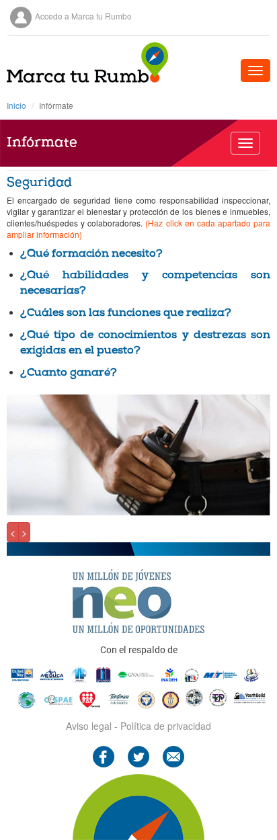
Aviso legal (89, 725)
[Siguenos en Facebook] (103, 755)
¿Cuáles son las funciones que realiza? (125, 313)
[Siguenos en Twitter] (138, 755)
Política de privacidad (165, 725)
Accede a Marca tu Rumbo (83, 16)
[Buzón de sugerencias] (173, 755)
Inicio (16, 105)
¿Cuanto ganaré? (68, 373)
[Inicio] (87, 62)
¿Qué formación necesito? (91, 254)
